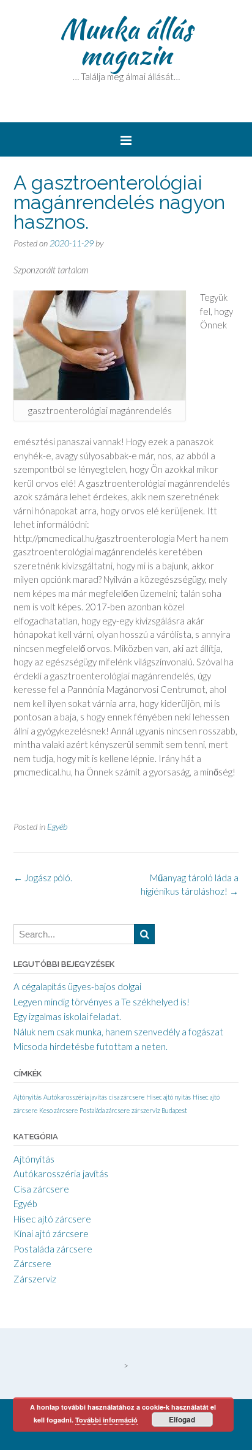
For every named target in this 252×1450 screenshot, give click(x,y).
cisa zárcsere (126, 1097)
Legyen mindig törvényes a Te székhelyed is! (101, 1001)
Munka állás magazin (126, 41)
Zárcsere (32, 1263)
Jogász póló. (42, 877)
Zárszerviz (34, 1278)
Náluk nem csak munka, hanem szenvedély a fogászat (118, 1031)
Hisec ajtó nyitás (168, 1097)
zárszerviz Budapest (159, 1110)
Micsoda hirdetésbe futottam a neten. (90, 1046)
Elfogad (182, 1419)
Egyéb (57, 826)
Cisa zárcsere (41, 1188)
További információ (106, 1419)
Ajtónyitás (27, 1097)
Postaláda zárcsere (105, 1110)
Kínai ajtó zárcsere (51, 1233)
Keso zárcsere (58, 1110)
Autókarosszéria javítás (75, 1097)
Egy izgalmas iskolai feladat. (67, 1016)
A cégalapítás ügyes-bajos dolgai (77, 986)
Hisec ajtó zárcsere (52, 1218)
